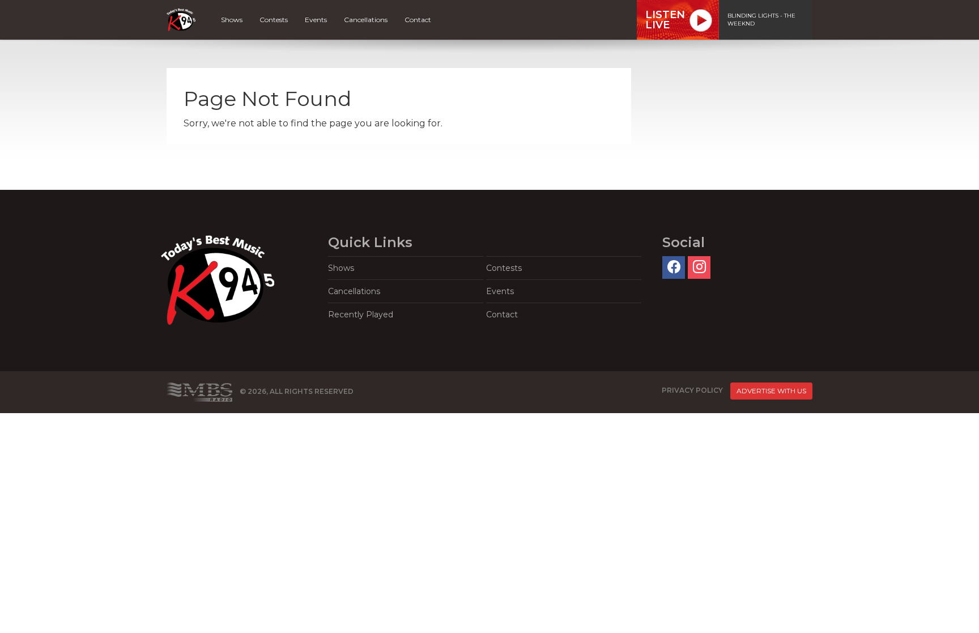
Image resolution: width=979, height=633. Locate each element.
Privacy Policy (692, 390)
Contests (273, 19)
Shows (231, 19)
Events (316, 19)
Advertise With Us (771, 390)
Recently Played (360, 314)
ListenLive (665, 20)
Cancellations (366, 19)
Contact (418, 19)
